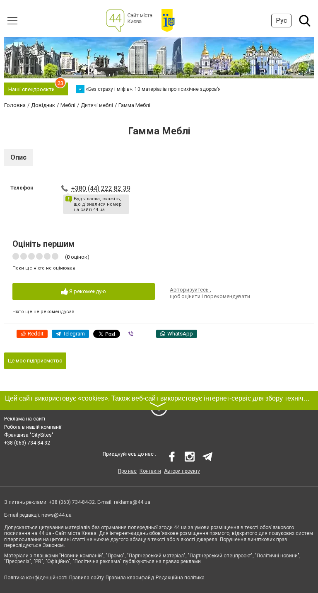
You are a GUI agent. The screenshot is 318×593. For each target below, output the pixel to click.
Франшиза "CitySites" (28, 435)
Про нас (127, 471)
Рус (281, 20)
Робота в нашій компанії (32, 427)
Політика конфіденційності (35, 578)
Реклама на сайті (24, 419)
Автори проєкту (182, 471)
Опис (18, 157)
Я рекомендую (87, 291)
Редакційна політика (180, 578)
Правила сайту (86, 578)
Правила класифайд (130, 578)
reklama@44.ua (132, 502)
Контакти (150, 471)
